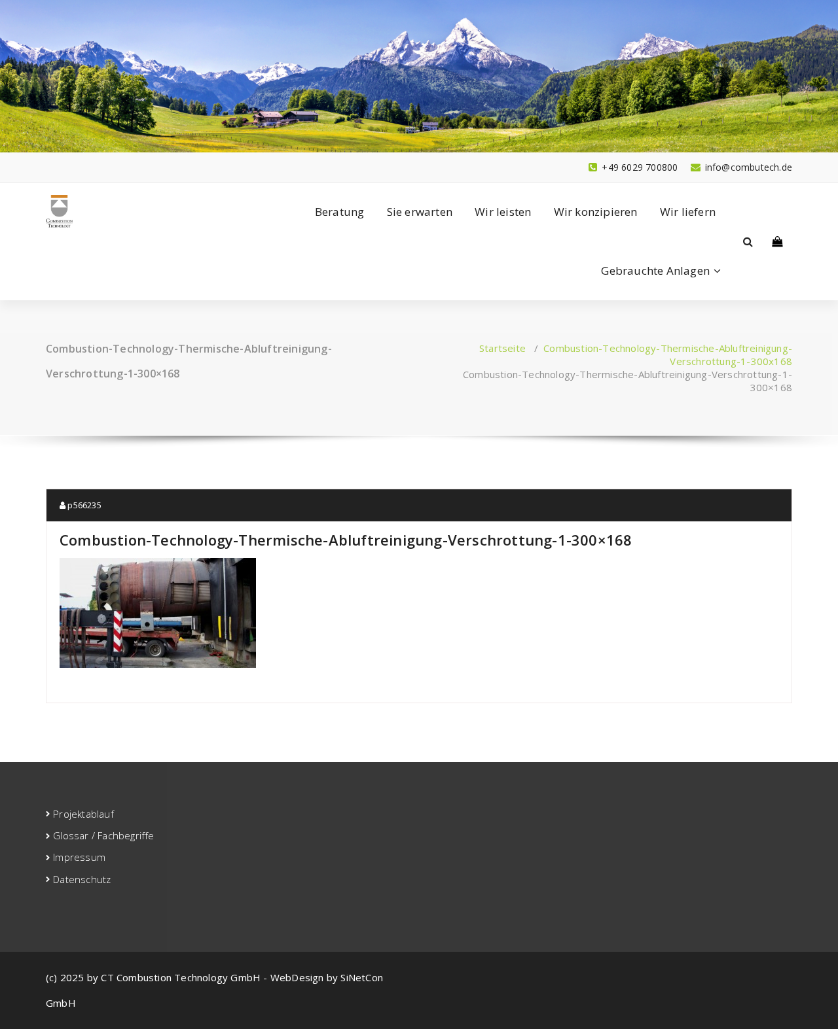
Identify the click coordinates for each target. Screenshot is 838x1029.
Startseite (502, 348)
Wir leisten (503, 211)
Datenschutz (82, 879)
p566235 (83, 505)
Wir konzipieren (596, 211)
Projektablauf (83, 813)
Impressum (79, 856)
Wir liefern (688, 211)
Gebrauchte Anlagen (655, 270)
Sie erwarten (419, 211)
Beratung (340, 211)
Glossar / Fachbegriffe (103, 835)
